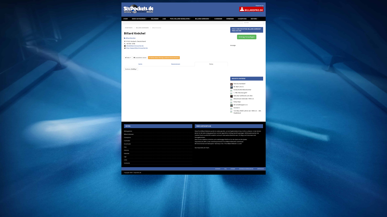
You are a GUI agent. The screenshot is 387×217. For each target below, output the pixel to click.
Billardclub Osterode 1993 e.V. (244, 99)
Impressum (260, 168)
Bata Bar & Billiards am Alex (243, 96)
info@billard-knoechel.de (135, 46)
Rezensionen (175, 64)
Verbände (230, 19)
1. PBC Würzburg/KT (240, 93)
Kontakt (217, 168)
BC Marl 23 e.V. (239, 87)
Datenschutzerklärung (246, 168)
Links (125, 160)
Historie (126, 150)
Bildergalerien (128, 131)
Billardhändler (130, 38)
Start (125, 19)
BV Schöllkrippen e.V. (241, 105)
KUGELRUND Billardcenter (242, 90)
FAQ (125, 147)
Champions (242, 19)
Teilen (128, 57)
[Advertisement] (246, 59)
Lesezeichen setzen (140, 57)
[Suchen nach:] (253, 23)
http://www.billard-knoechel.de (137, 48)
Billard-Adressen (202, 19)
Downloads (127, 144)
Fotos (211, 64)
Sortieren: (130, 69)
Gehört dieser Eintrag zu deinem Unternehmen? (164, 57)
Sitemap (233, 168)
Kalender (154, 19)
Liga (164, 19)
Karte (140, 64)
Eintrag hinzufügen (247, 37)
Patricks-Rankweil (239, 84)
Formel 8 (236, 108)
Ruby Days (237, 102)
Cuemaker (218, 19)
